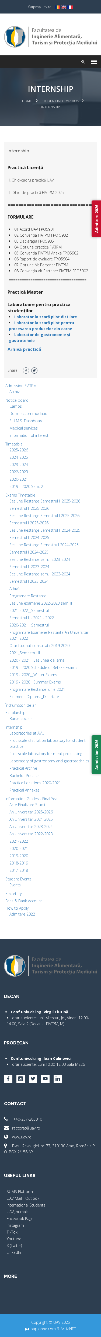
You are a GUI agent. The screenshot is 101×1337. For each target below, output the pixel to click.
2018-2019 (18, 863)
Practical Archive (23, 768)
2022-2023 (18, 471)
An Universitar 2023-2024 (31, 826)
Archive (15, 391)
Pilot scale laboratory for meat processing (45, 753)
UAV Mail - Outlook (23, 1198)
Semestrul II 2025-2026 (29, 508)
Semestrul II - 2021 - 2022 (31, 617)
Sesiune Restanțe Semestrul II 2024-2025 (44, 530)
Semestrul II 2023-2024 (29, 566)
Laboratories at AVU (26, 733)
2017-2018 (18, 870)
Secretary (13, 893)
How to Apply (17, 908)
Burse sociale (21, 718)
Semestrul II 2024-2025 (29, 537)
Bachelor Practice (24, 775)
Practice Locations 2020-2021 (35, 782)
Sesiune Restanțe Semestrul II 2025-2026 (44, 501)
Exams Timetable (20, 495)
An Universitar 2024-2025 (31, 819)
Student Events (18, 879)
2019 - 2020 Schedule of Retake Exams (43, 667)
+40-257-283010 (27, 1119)
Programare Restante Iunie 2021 (37, 689)
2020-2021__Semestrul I (30, 625)
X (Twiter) (14, 1245)
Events (15, 884)
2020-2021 (18, 479)
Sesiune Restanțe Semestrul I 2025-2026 (44, 515)
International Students (26, 1205)
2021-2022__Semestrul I (30, 610)
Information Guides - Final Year (32, 798)
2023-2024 (18, 464)
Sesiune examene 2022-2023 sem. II (40, 603)
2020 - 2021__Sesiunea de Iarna (36, 660)
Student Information (60, 101)
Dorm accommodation (29, 413)
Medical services (23, 428)
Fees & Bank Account (23, 900)
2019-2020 (18, 855)
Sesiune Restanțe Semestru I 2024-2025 (44, 544)
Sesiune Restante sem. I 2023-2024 (39, 574)
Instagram (15, 1225)
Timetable (14, 444)
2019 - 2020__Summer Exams (35, 682)
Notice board (17, 400)
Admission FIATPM (21, 385)
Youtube (14, 1238)
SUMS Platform (20, 1191)
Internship (14, 727)
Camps (15, 406)
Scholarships (16, 712)
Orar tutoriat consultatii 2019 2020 (39, 645)
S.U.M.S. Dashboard (26, 420)
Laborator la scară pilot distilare (45, 316)
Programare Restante (27, 595)
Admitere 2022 (22, 914)
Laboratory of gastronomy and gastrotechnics (49, 760)
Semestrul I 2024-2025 (28, 552)
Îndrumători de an (21, 705)
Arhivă (14, 588)
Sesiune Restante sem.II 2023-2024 (39, 559)
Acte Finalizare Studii (27, 804)
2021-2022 (18, 841)
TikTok (12, 1232)
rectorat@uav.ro (26, 1128)
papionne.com (42, 1328)
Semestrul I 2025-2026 (28, 522)
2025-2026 (18, 450)
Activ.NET (68, 1328)
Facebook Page (20, 1218)
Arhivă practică (24, 349)
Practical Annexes (24, 790)
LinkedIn (14, 1252)
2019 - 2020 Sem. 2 (26, 486)
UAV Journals (18, 1211)
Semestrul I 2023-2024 (28, 581)
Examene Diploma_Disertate (34, 696)
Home (27, 101)
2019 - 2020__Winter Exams (33, 674)
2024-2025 (18, 457)
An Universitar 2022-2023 (31, 833)
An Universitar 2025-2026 (31, 812)
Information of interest (28, 435)
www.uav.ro (22, 1137)
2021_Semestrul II (24, 652)
